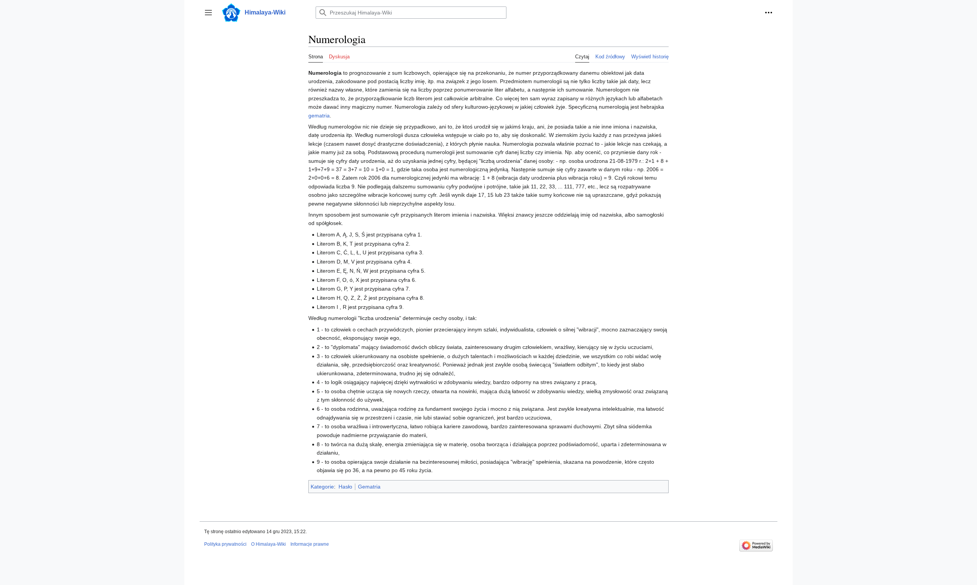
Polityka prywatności (225, 544)
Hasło (345, 487)
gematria (319, 115)
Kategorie (322, 487)
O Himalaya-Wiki (268, 544)
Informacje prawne (309, 544)
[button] (208, 12)
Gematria (369, 487)
